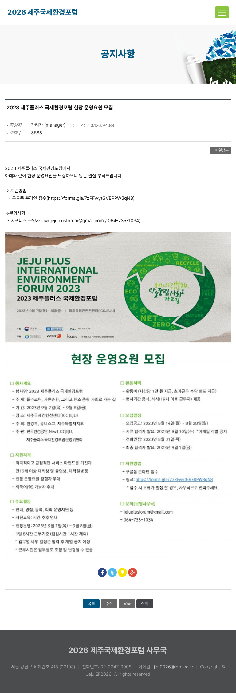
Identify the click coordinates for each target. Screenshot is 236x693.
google (132, 572)
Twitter (112, 572)
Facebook (102, 572)
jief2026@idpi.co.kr (173, 667)
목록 (91, 603)
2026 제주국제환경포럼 (42, 12)
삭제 (144, 603)
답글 (127, 603)
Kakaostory (122, 572)
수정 (109, 603)
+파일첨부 (221, 150)
